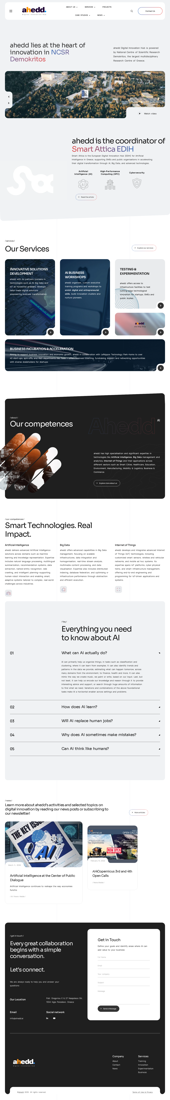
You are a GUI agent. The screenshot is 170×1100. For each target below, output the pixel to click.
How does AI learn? (79, 707)
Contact (116, 1064)
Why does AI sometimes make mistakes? (98, 735)
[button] (145, 112)
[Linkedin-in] (47, 1018)
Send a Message (109, 1008)
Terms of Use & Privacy (142, 1092)
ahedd (21, 1092)
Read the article (87, 197)
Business (142, 1072)
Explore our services (145, 248)
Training (142, 1061)
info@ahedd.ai (16, 1018)
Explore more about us (108, 483)
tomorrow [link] (129, 669)
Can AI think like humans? (85, 749)
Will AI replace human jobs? (87, 721)
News (115, 1068)
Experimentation (146, 1068)
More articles (140, 812)
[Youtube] (54, 1018)
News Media (19, 896)
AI (12, 896)
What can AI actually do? (84, 653)
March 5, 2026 (14, 865)
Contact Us (150, 11)
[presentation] (8, 96)
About (115, 1061)
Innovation (143, 1064)
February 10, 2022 (98, 861)
